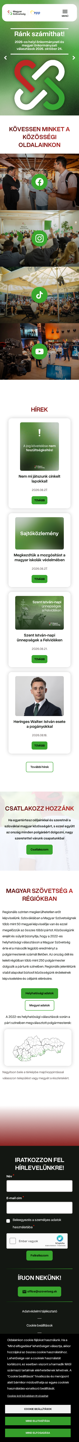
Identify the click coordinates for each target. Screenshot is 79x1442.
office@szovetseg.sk (42, 1291)
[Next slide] (73, 57)
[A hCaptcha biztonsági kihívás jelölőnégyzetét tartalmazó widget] (37, 1241)
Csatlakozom (39, 849)
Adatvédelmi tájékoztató (39, 1311)
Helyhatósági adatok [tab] (40, 993)
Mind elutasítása (38, 1421)
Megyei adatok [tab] (39, 1005)
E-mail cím (14, 1198)
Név (9, 1176)
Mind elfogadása (38, 1433)
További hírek (39, 767)
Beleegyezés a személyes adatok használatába (37, 1223)
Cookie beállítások (40, 1325)
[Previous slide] (5, 57)
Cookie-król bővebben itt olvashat (27, 1396)
